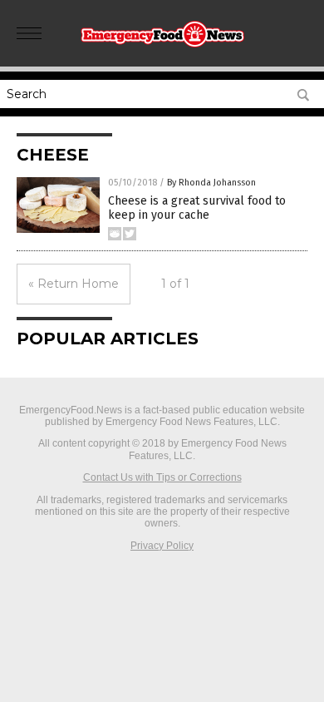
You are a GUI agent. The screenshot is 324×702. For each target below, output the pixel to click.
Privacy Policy (162, 545)
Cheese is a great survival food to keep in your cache (197, 208)
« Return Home (73, 283)
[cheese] (162, 49)
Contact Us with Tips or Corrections (162, 477)
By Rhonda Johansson (211, 182)
